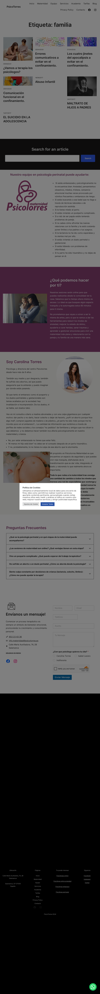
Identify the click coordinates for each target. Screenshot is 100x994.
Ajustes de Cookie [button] (31, 504)
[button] (93, 987)
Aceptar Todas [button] (47, 504)
